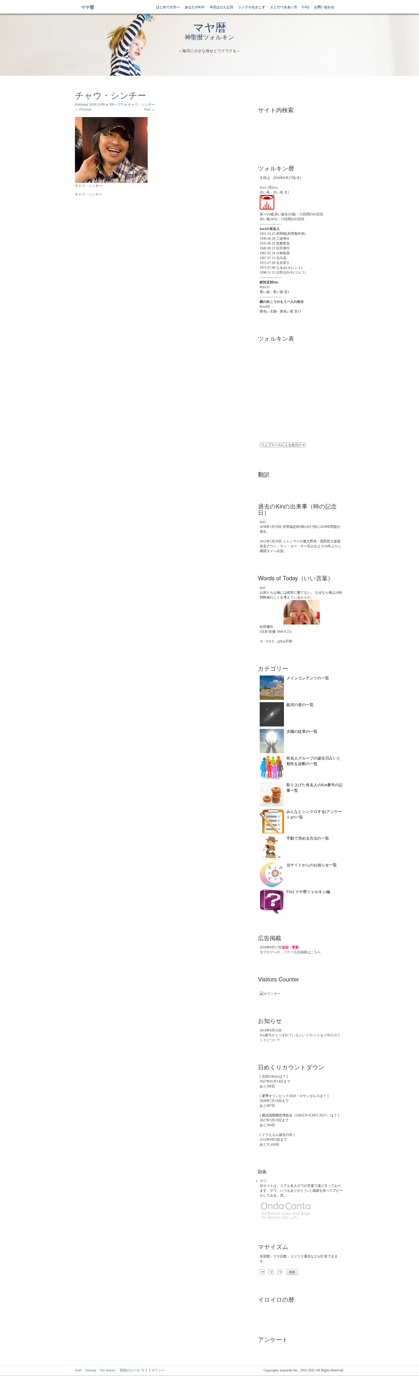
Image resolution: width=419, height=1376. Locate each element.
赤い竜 (265, 192)
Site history (107, 1370)
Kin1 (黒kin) (269, 187)
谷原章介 (283, 263)
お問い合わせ (324, 7)
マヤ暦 (87, 7)
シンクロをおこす (251, 7)
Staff (78, 1370)
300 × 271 (116, 104)
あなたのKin (195, 7)
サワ (263, 1181)
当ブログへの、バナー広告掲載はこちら (290, 952)
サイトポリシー (153, 1370)
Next (149, 109)
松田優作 (283, 248)
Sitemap (90, 1370)
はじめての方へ (168, 7)
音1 (286, 192)
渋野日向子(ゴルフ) (291, 272)
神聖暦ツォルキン (209, 37)
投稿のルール (128, 1370)
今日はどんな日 (221, 7)
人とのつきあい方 (283, 7)
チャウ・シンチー (141, 104)
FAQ (305, 7)
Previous (83, 109)
